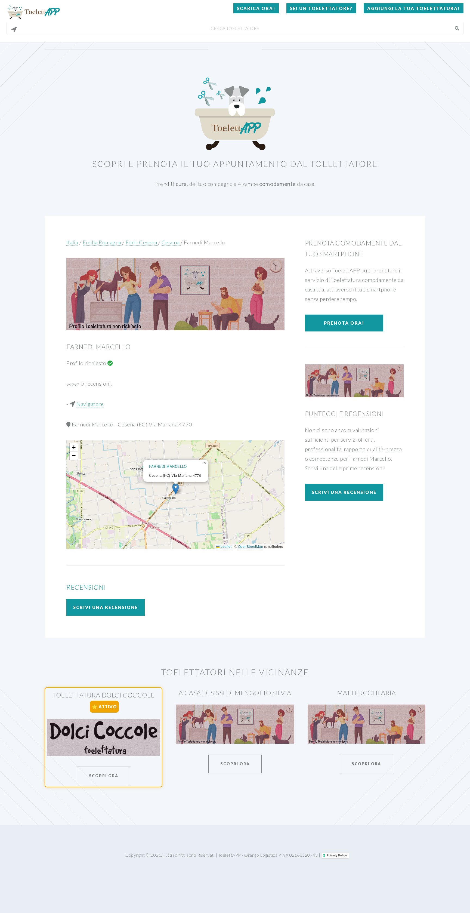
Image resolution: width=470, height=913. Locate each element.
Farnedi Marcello (204, 242)
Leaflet (225, 546)
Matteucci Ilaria (366, 693)
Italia (72, 242)
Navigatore (90, 404)
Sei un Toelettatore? (321, 8)
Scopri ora (103, 775)
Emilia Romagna (103, 242)
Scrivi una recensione (105, 607)
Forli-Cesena (142, 242)
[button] (175, 488)
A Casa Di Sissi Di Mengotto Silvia (235, 693)
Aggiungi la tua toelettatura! (413, 8)
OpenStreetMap (250, 546)
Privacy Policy (337, 855)
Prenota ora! (344, 322)
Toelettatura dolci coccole (103, 695)
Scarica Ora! (256, 8)
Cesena (171, 242)
